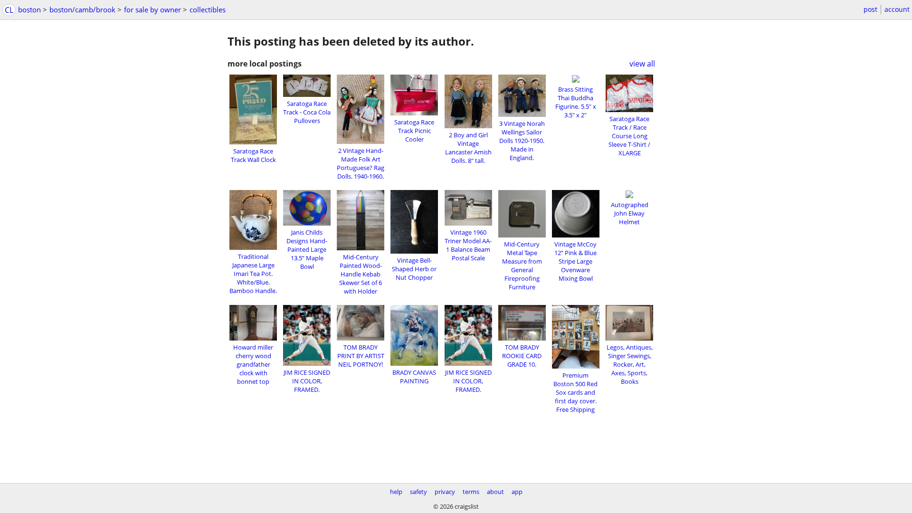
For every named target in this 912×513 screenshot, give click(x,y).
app (517, 491)
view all (642, 63)
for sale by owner (152, 9)
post (870, 9)
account (897, 9)
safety (418, 491)
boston (29, 9)
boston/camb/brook (82, 9)
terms (471, 491)
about (495, 491)
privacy (445, 491)
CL (9, 10)
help (396, 491)
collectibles (208, 9)
